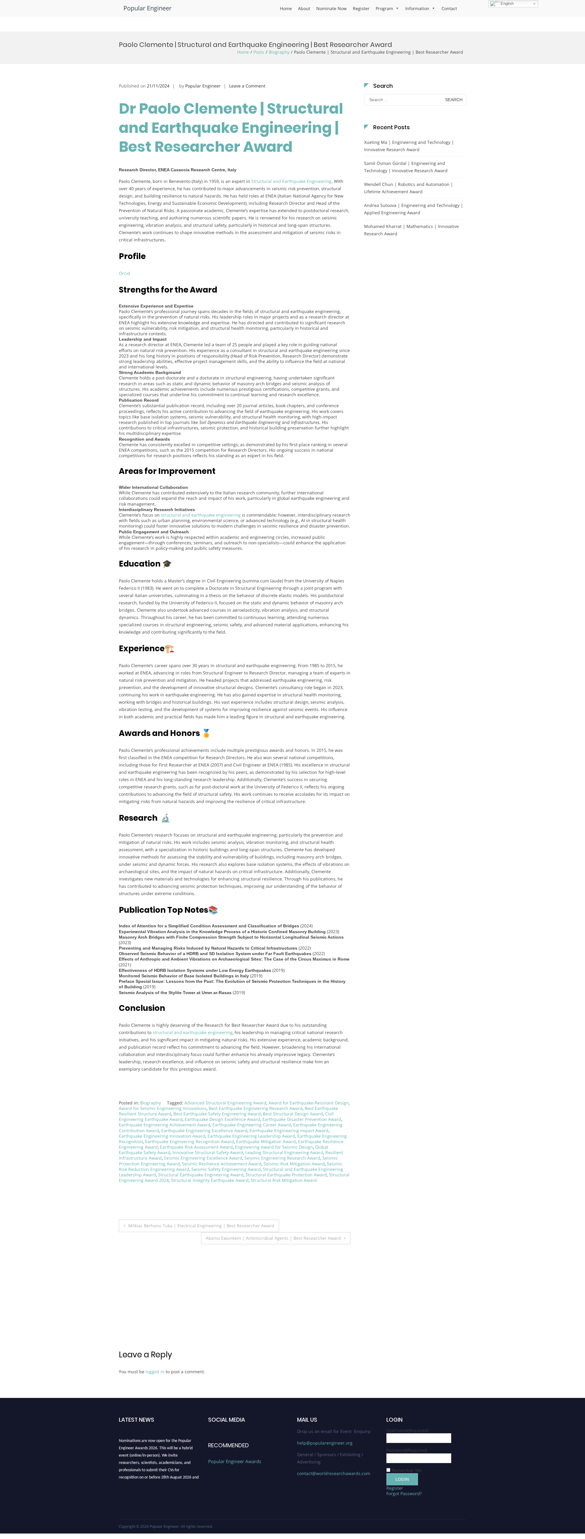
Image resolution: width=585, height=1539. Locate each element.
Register (361, 8)
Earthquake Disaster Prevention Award (301, 1119)
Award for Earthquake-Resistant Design (308, 1103)
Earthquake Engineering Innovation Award (162, 1136)
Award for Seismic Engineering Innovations (163, 1108)
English (506, 3)
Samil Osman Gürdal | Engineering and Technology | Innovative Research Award (406, 166)
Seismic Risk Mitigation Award (294, 1164)
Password (406, 1450)
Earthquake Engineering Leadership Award (251, 1136)
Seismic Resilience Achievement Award (221, 1164)
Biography (279, 52)
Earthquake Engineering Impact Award (289, 1130)
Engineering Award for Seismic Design (274, 1147)
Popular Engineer (147, 8)
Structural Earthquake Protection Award (286, 1175)
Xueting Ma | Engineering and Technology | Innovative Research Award (409, 145)
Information (417, 8)
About (304, 8)
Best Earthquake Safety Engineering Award (217, 1114)
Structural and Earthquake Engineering (291, 181)
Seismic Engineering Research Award (282, 1158)
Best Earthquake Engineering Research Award (256, 1108)
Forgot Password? (404, 1493)
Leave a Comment (247, 86)
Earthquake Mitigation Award (266, 1141)
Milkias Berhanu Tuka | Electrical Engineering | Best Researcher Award (201, 1225)
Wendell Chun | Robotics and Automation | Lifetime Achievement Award (408, 187)
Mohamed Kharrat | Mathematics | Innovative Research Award (411, 229)
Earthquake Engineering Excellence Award (204, 1130)
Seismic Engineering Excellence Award (203, 1158)
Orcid (124, 273)
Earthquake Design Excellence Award (222, 1119)
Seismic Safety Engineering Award (226, 1169)
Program (384, 8)
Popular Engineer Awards (234, 1461)
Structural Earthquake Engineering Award (200, 1175)
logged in (155, 1371)
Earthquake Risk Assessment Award (196, 1147)
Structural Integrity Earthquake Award (210, 1180)
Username (407, 1430)
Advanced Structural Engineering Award (225, 1103)
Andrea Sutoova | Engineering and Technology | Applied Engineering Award (413, 208)
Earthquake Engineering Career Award (251, 1125)
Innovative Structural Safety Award (207, 1152)
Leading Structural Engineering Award (284, 1152)
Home (286, 8)
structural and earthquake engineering (201, 515)
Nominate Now (331, 8)
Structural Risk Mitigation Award (284, 1180)
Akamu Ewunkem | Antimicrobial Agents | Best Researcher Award (273, 1238)
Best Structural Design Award (293, 1114)
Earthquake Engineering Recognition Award (189, 1141)
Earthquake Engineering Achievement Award (164, 1125)
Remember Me (407, 1470)
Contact (449, 8)
